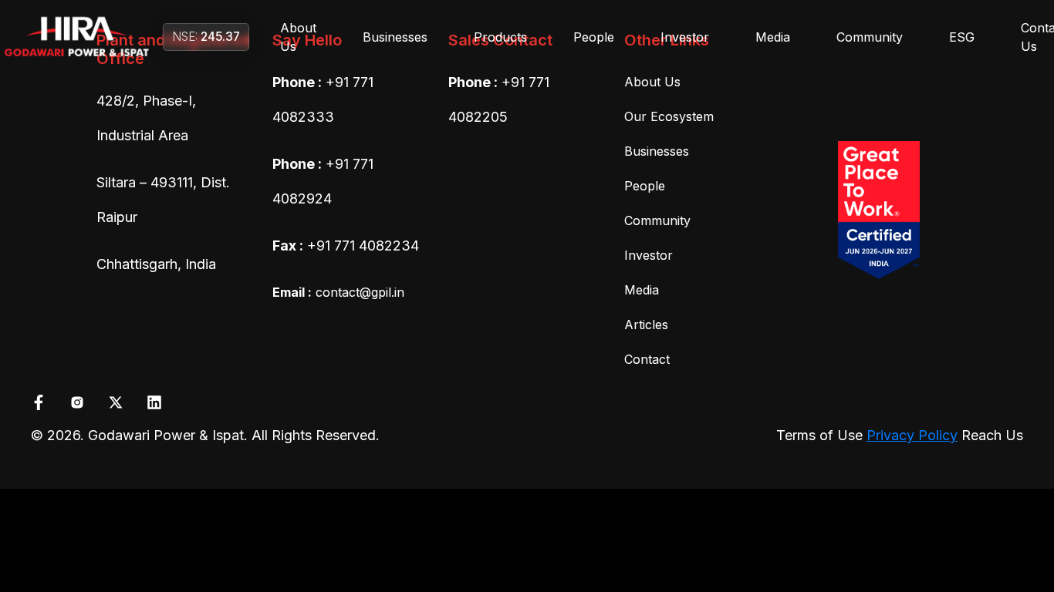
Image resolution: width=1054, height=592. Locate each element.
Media (772, 37)
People (593, 37)
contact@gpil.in (338, 292)
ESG (962, 37)
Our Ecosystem (669, 116)
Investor (684, 37)
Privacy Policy (912, 435)
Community (869, 37)
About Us (298, 37)
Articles (646, 324)
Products (500, 37)
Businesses (395, 37)
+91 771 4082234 (363, 245)
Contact (647, 359)
